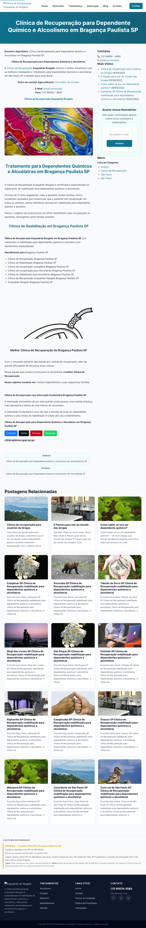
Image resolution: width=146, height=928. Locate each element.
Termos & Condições (85, 898)
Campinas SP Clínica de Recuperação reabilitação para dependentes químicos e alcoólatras (121, 95)
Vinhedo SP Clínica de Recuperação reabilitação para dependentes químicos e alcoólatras (119, 656)
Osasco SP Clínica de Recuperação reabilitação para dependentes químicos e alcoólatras (119, 724)
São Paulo (106, 174)
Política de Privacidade (86, 903)
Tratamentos (75, 6)
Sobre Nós (58, 6)
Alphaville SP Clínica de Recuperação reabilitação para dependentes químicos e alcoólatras (25, 724)
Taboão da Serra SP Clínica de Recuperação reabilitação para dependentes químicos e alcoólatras (119, 588)
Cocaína (44, 893)
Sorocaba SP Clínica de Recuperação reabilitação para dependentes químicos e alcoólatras (72, 588)
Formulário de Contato (67, 82)
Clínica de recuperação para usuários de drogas (24, 526)
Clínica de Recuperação (19, 68)
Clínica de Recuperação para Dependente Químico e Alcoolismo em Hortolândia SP (45, 474)
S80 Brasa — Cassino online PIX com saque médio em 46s (33, 846)
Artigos (105, 167)
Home (44, 6)
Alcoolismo (45, 888)
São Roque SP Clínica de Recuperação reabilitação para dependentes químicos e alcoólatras (72, 656)
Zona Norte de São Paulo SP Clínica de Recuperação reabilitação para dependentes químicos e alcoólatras (72, 792)
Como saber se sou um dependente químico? (114, 526)
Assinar (119, 143)
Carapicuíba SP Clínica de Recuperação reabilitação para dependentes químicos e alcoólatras (72, 724)
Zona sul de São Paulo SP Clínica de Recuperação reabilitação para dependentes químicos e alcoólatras (119, 792)
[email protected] (52, 88)
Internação (93, 6)
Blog (105, 6)
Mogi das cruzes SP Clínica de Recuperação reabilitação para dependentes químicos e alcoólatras (25, 656)
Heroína (43, 908)
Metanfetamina (47, 903)
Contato (117, 6)
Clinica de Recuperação (113, 170)
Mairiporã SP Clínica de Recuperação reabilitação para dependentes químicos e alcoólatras (25, 792)
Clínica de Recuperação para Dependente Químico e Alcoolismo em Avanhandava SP (46, 461)
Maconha (44, 898)
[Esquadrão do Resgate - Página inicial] (18, 6)
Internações (81, 908)
